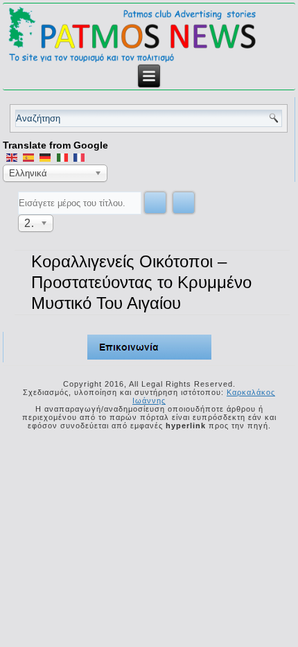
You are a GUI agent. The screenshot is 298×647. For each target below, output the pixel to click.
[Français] (79, 157)
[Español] (28, 157)
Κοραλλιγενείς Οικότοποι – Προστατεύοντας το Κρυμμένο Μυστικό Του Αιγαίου (141, 282)
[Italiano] (62, 157)
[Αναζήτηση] (155, 203)
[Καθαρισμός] (184, 203)
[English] (11, 157)
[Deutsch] (45, 157)
